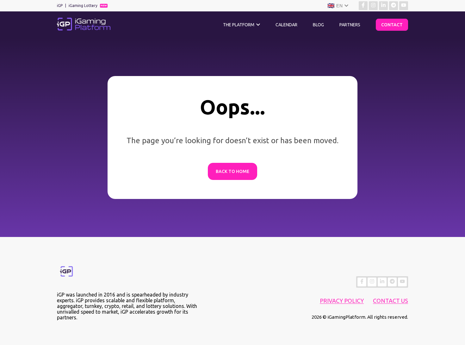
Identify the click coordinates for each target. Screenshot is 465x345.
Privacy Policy (342, 300)
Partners (349, 24)
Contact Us (390, 300)
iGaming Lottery (83, 5)
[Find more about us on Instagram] (373, 6)
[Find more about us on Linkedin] (383, 6)
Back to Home (232, 171)
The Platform (238, 24)
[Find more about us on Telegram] (393, 6)
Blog (318, 24)
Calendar (286, 24)
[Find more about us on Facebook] (363, 6)
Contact (392, 24)
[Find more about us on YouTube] (403, 6)
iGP (60, 5)
